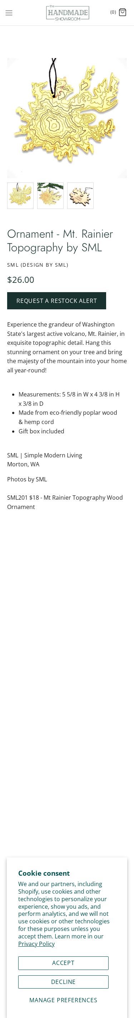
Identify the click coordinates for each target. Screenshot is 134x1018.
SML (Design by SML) (37, 264)
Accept (63, 963)
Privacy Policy (36, 944)
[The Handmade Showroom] (67, 13)
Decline (63, 982)
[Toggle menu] (9, 12)
